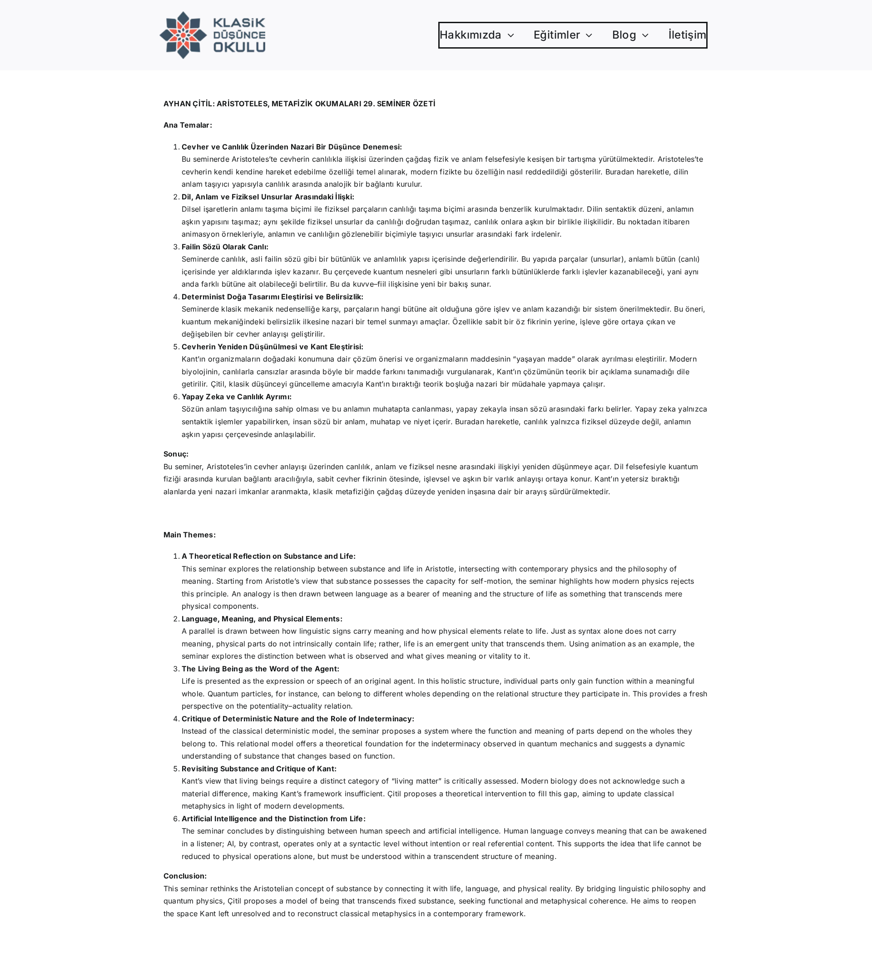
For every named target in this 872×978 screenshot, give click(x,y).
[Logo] (212, 15)
